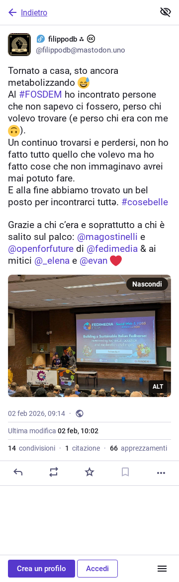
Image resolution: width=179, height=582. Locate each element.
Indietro (34, 12)
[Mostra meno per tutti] (165, 12)
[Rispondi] (18, 472)
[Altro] (161, 473)
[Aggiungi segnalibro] (125, 472)
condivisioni (31, 448)
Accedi (97, 568)
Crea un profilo (41, 568)
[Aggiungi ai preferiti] (89, 472)
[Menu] (162, 568)
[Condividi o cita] (54, 472)
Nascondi (147, 284)
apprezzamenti (138, 448)
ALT (158, 386)
